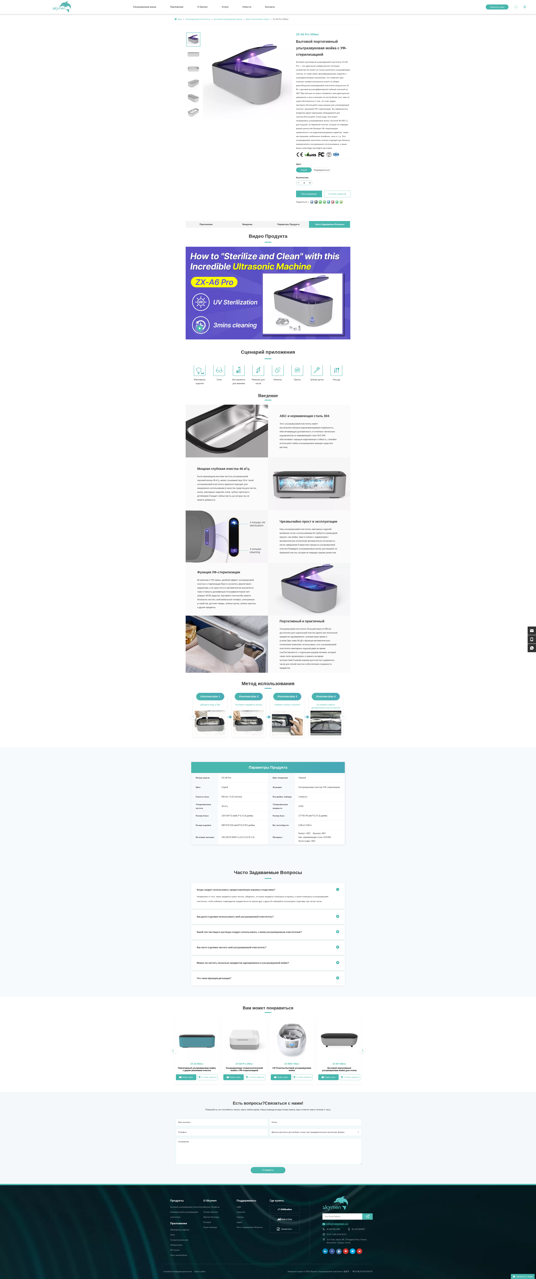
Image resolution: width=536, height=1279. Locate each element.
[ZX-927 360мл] (339, 1050)
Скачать (240, 1217)
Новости (246, 7)
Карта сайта (199, 1271)
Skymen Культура (211, 1217)
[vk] (359, 1251)
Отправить (268, 1170)
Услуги (225, 7)
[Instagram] (339, 1251)
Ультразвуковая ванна (144, 7)
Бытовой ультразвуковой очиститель (186, 1207)
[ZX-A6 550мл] (196, 1050)
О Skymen (202, 7)
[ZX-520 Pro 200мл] (244, 1050)
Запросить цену (497, 7)
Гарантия (241, 1212)
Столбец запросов (337, 194)
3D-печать (175, 1250)
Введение (247, 224)
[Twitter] (352, 1251)
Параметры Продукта (288, 224)
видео (239, 1222)
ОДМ (239, 1207)
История (207, 1222)
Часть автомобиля (178, 1255)
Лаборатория (176, 1245)
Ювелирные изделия (179, 1230)
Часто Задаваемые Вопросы (329, 224)
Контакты (270, 7)
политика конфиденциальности (177, 1271)
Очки (172, 1235)
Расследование (309, 194)
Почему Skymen (210, 1212)
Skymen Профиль (211, 1207)
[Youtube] (346, 1251)
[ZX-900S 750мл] (291, 1050)
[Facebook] (332, 1251)
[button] (193, 716)
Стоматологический (179, 1240)
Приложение (176, 7)
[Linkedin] (325, 1251)
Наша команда (210, 1227)
